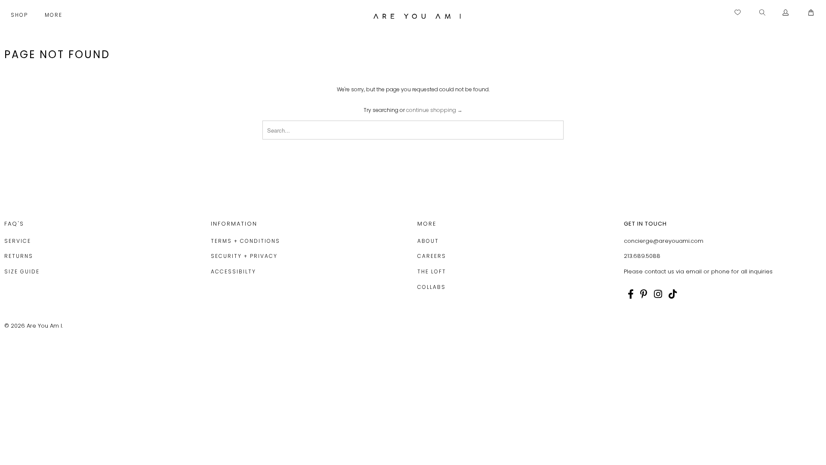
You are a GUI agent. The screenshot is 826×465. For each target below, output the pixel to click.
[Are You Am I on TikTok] (673, 294)
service (17, 241)
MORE (55, 15)
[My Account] (786, 13)
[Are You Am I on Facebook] (631, 294)
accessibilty (233, 271)
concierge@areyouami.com (663, 241)
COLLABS (431, 287)
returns (18, 256)
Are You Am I (44, 326)
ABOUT (428, 241)
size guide (22, 271)
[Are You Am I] (417, 16)
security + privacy (244, 256)
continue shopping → (434, 110)
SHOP (20, 15)
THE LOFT (431, 271)
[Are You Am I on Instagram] (658, 294)
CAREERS (431, 256)
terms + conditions (245, 241)
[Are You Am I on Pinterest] (643, 294)
